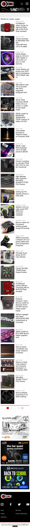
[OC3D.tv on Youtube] (27, 503)
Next (22, 408)
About (2, 509)
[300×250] (15, 476)
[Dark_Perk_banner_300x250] (15, 452)
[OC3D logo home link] (7, 3)
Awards (2, 512)
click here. (15, 526)
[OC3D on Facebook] (10, 503)
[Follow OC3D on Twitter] (19, 503)
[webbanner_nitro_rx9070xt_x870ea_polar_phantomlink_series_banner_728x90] (15, 9)
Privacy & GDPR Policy (21, 512)
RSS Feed (18, 509)
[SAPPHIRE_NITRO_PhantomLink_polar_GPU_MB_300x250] (15, 427)
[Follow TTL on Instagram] (2, 503)
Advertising (3, 516)
